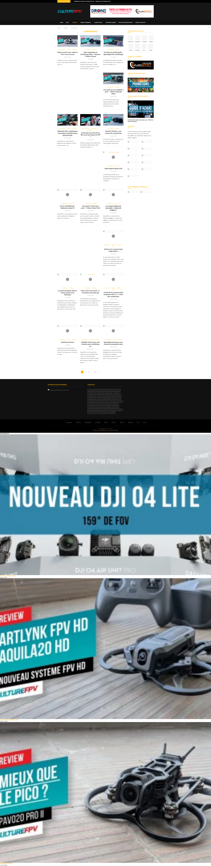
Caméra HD (91, 393)
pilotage (98, 407)
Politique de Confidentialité (100, 430)
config (98, 395)
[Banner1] (141, 65)
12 (95, 372)
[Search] (153, 22)
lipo (96, 404)
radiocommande (107, 407)
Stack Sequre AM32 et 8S (113, 168)
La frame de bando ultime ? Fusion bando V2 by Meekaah (67, 293)
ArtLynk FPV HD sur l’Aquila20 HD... (9, 719)
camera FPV (116, 390)
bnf (104, 390)
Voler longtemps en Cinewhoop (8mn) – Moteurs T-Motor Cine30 (90, 54)
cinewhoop (107, 393)
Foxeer (113, 398)
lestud (90, 404)
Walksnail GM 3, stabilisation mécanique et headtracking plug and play (67, 133)
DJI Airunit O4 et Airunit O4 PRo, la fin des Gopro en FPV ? (90, 135)
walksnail (105, 412)
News (61, 22)
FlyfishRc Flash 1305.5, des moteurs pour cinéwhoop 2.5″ (90, 344)
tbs (104, 409)
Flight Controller (104, 398)
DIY (103, 395)
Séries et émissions (86, 22)
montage (115, 404)
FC (96, 398)
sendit (90, 409)
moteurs (91, 407)
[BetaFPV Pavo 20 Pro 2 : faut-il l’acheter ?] (105, 792)
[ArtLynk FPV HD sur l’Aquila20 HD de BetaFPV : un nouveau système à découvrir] (105, 648)
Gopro (103, 401)
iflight (119, 401)
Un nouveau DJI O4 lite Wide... (8, 576)
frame (90, 401)
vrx (95, 412)
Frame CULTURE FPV (140, 22)
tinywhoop (111, 409)
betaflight (91, 390)
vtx (99, 412)
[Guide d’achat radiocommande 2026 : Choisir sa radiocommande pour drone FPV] (141, 109)
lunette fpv (107, 404)
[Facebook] (143, 1)
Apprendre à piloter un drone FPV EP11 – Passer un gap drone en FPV (92, 1)
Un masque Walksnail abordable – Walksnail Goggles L (113, 208)
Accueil (59, 28)
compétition (116, 393)
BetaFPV (99, 390)
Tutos (67, 22)
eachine (109, 395)
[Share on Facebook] (67, 67)
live (101, 404)
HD (108, 401)
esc (120, 395)
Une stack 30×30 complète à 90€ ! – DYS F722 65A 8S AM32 (113, 92)
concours (91, 395)
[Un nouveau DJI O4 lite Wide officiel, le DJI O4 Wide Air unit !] (105, 504)
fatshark (91, 398)
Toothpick (119, 409)
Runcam (116, 407)
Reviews (75, 22)
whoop (112, 412)
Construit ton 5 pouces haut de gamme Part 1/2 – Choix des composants (113, 294)
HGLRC (113, 401)
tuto (90, 412)
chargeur (99, 393)
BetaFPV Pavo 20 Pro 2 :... (7, 863)
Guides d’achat (98, 22)
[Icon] (67, 41)
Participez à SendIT (111, 22)
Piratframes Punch (67, 342)
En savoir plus (145, 133)
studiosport (98, 409)
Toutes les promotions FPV (125, 22)
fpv (119, 398)
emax (115, 395)
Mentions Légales (113, 430)
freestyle (97, 401)
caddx (109, 390)
